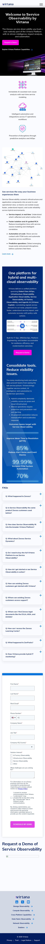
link (16, 901)
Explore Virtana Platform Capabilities (16, 49)
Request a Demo (10, 43)
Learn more (6, 254)
